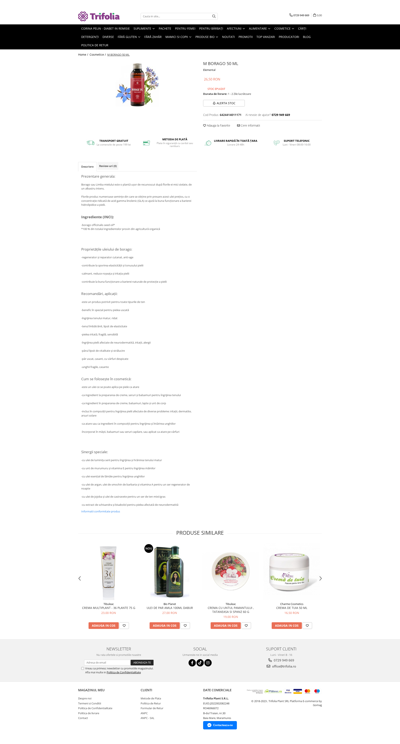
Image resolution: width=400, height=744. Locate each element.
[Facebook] (192, 662)
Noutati (228, 37)
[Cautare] (214, 16)
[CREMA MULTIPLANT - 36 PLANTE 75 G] (108, 571)
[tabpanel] (137, 85)
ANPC (144, 713)
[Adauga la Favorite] (124, 625)
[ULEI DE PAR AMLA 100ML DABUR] (169, 571)
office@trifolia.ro (283, 666)
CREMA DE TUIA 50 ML (291, 608)
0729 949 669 (283, 660)
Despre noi (84, 698)
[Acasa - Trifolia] (99, 16)
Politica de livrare (88, 713)
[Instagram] (208, 662)
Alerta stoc (226, 103)
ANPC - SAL (147, 718)
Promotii (246, 37)
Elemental (209, 70)
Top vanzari (265, 37)
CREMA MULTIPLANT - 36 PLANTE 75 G (108, 608)
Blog (307, 37)
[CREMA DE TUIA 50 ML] (291, 571)
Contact (83, 718)
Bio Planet (170, 604)
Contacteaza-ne (223, 725)
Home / (83, 54)
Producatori (289, 37)
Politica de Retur (94, 45)
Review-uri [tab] (108, 166)
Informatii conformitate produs (100, 511)
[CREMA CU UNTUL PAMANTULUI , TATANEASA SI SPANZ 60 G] (230, 571)
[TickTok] (200, 662)
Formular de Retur (152, 708)
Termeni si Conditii (89, 703)
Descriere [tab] (87, 166)
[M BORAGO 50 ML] (137, 85)
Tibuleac (109, 604)
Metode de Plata (151, 698)
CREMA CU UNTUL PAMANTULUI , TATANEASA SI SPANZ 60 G (231, 610)
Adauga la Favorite (218, 125)
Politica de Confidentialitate (124, 672)
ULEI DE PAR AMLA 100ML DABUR (170, 608)
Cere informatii (250, 125)
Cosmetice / (98, 54)
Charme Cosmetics (291, 604)
